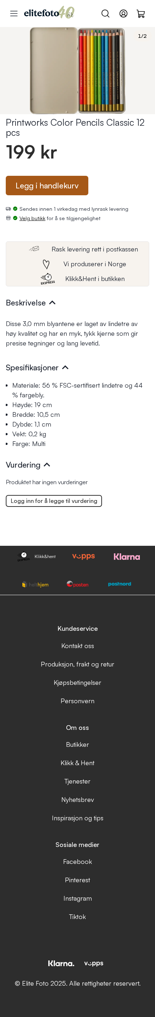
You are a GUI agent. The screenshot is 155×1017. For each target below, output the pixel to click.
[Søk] (105, 13)
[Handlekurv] (141, 13)
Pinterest (77, 880)
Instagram (77, 898)
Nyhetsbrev (77, 799)
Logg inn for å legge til (54, 500)
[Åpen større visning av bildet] (77, 70)
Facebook (77, 861)
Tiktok (77, 916)
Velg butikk (32, 218)
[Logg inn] (123, 13)
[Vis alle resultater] (14, 13)
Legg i (47, 185)
